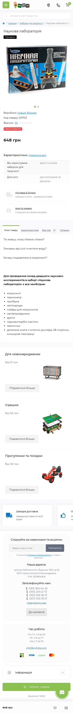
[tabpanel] (36, 68)
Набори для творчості (31, 23)
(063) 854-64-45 (38, 588)
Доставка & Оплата (25, 193)
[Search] (6, 15)
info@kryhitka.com (36, 648)
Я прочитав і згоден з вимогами (39, 556)
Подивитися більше (21, 438)
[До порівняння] (66, 707)
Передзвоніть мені (36, 603)
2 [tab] (38, 107)
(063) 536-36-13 (38, 595)
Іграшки (12, 23)
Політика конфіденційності (39, 555)
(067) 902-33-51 (38, 598)
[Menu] (6, 5)
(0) (16, 123)
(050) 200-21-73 (38, 591)
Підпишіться (55, 548)
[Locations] (48, 5)
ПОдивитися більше (22, 388)
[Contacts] (58, 5)
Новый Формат (27, 112)
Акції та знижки (23, 208)
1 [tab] (35, 107)
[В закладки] (55, 707)
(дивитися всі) (38, 155)
